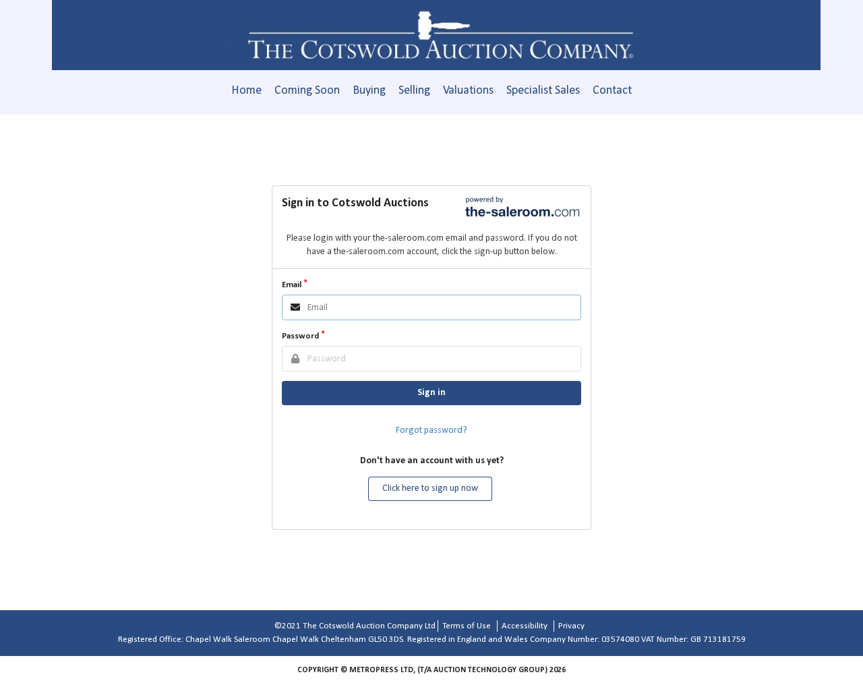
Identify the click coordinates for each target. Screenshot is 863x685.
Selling (414, 90)
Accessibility (524, 626)
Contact (612, 90)
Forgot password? (431, 430)
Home (246, 90)
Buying (369, 90)
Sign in (431, 393)
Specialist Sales (543, 90)
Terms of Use (466, 626)
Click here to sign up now (430, 488)
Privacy (571, 626)
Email (291, 284)
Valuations (468, 90)
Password (300, 336)
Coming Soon (307, 90)
